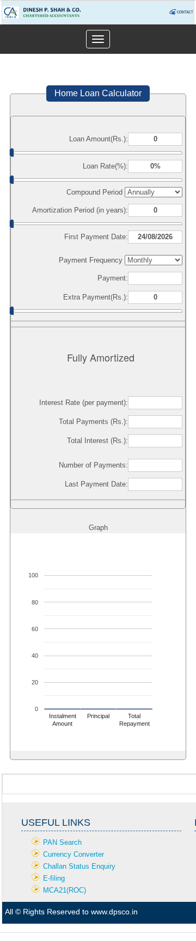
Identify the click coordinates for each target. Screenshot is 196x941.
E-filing (54, 878)
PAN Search (62, 842)
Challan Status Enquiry (79, 866)
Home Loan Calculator (98, 93)
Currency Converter (73, 854)
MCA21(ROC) (64, 890)
